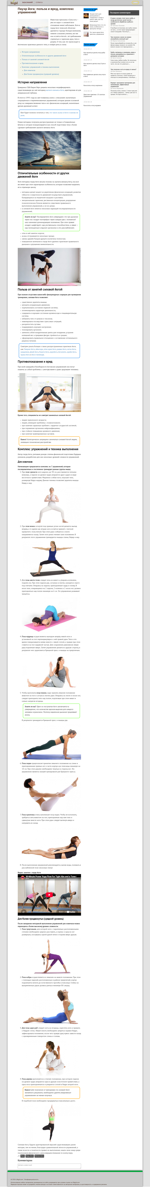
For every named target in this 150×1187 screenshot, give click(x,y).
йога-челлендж (38, 355)
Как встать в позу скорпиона (93, 85)
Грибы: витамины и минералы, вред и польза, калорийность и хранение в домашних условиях (123, 54)
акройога (53, 352)
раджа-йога (61, 349)
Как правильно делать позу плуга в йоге (95, 75)
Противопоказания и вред (32, 63)
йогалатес (62, 352)
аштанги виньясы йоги (55, 90)
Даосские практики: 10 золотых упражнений (94, 95)
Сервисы (39, 2)
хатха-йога (71, 349)
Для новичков (29, 70)
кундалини (25, 352)
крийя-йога (71, 352)
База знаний (27, 2)
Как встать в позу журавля (92, 105)
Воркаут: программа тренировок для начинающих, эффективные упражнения (123, 84)
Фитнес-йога (39, 1156)
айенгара (39, 349)
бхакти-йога (44, 352)
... (129, 31)
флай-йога (34, 352)
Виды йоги (29, 1156)
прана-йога (25, 355)
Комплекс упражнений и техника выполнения (40, 67)
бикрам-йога (29, 349)
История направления (31, 52)
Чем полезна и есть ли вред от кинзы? (123, 69)
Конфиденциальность (31, 1179)
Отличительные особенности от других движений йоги (44, 56)
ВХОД (135, 2)
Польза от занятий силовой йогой (35, 60)
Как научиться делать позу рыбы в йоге (94, 53)
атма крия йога (50, 349)
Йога (22, 1156)
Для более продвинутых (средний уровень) (41, 74)
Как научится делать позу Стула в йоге (95, 64)
